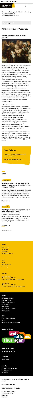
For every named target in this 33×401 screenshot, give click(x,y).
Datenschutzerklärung (8, 393)
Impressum (5, 395)
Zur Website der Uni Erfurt (10, 1)
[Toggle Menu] (29, 6)
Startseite (4, 12)
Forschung (28, 12)
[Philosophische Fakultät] (7, 6)
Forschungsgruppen (9, 13)
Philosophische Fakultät (16, 12)
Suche (25, 6)
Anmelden (4, 397)
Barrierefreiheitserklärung (9, 391)
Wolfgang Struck (22, 379)
